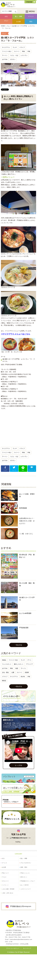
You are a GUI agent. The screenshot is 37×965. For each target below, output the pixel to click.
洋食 (28, 51)
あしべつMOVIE (24, 885)
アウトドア (29, 664)
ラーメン (4, 55)
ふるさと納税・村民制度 (8, 889)
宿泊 (30, 21)
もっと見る (18, 765)
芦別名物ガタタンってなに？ (27, 881)
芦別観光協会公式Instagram (19, 838)
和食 (23, 51)
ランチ (15, 47)
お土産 (18, 21)
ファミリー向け (6, 51)
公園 (12, 672)
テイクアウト (6, 47)
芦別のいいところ (12, 819)
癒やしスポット (18, 664)
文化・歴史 (5, 672)
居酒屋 (27, 672)
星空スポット (8, 720)
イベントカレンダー (11, 696)
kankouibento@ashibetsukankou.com (21, 939)
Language (29, 2)
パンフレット (5, 885)
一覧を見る (18, 645)
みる (6, 16)
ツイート (14, 470)
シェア (5, 470)
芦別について (5, 873)
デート (29, 660)
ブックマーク (31, 470)
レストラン (24, 55)
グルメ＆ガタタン (25, 863)
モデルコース (8, 706)
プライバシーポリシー (12, 948)
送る (23, 470)
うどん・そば (14, 55)
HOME (3, 26)
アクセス (4, 877)
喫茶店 (4, 680)
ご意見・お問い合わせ (7, 893)
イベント (31, 16)
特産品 (4, 660)
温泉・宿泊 (23, 867)
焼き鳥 (23, 676)
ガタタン (12, 59)
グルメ (6, 21)
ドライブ (22, 47)
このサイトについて (25, 889)
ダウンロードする (29, 776)
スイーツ (16, 51)
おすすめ (4, 59)
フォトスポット (6, 664)
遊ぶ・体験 (18, 16)
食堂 (16, 668)
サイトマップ (27, 948)
